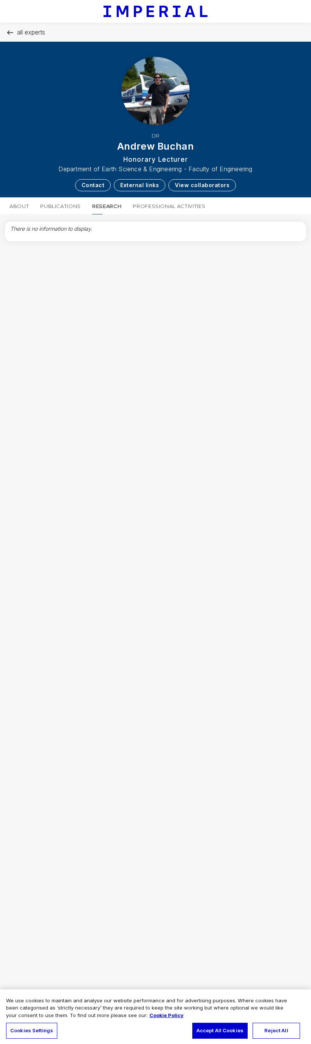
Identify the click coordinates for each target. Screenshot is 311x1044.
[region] (155, 1016)
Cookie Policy (166, 1015)
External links (139, 185)
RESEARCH (106, 206)
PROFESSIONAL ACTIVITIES (169, 206)
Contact (93, 185)
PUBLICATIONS (60, 206)
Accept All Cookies (219, 1030)
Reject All (276, 1030)
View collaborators (202, 185)
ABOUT (19, 206)
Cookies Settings (31, 1030)
